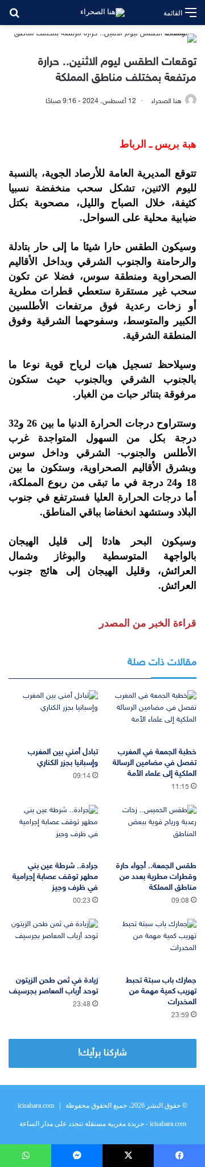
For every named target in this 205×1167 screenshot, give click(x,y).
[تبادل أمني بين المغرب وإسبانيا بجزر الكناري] (53, 715)
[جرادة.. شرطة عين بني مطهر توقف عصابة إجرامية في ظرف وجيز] (53, 830)
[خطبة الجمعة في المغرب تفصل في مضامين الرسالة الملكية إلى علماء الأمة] (151, 715)
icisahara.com (36, 1105)
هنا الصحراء (166, 101)
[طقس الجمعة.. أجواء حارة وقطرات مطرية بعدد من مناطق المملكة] (151, 830)
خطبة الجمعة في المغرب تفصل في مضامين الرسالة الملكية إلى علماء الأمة (154, 763)
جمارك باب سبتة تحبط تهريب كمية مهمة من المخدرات (161, 991)
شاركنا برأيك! (102, 1053)
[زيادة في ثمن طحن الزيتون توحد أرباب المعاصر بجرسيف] (53, 944)
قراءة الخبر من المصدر (147, 623)
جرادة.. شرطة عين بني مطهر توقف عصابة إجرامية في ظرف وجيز (55, 876)
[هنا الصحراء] (102, 12)
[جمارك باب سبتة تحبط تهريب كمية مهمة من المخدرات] (151, 944)
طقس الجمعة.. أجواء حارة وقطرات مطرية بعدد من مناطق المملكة (156, 876)
